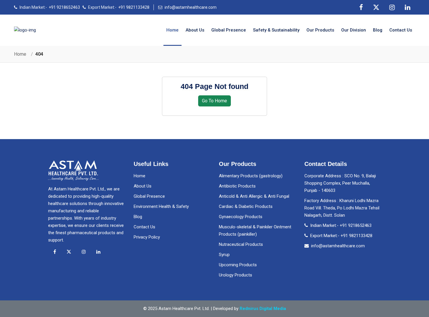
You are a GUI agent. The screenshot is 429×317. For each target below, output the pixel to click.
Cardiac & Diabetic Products (246, 206)
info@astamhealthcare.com (191, 7)
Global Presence (228, 30)
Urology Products (235, 275)
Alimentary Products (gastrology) (250, 175)
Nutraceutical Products (241, 244)
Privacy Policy (147, 237)
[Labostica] (25, 30)
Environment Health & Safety (161, 206)
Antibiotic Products (237, 186)
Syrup (224, 254)
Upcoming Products (238, 264)
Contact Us (144, 227)
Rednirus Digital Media (263, 308)
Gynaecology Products (240, 216)
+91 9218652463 (64, 7)
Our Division (353, 30)
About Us (195, 30)
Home (172, 30)
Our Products (320, 30)
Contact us (400, 30)
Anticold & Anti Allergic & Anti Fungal (254, 196)
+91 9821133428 (133, 7)
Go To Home (214, 101)
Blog (377, 30)
